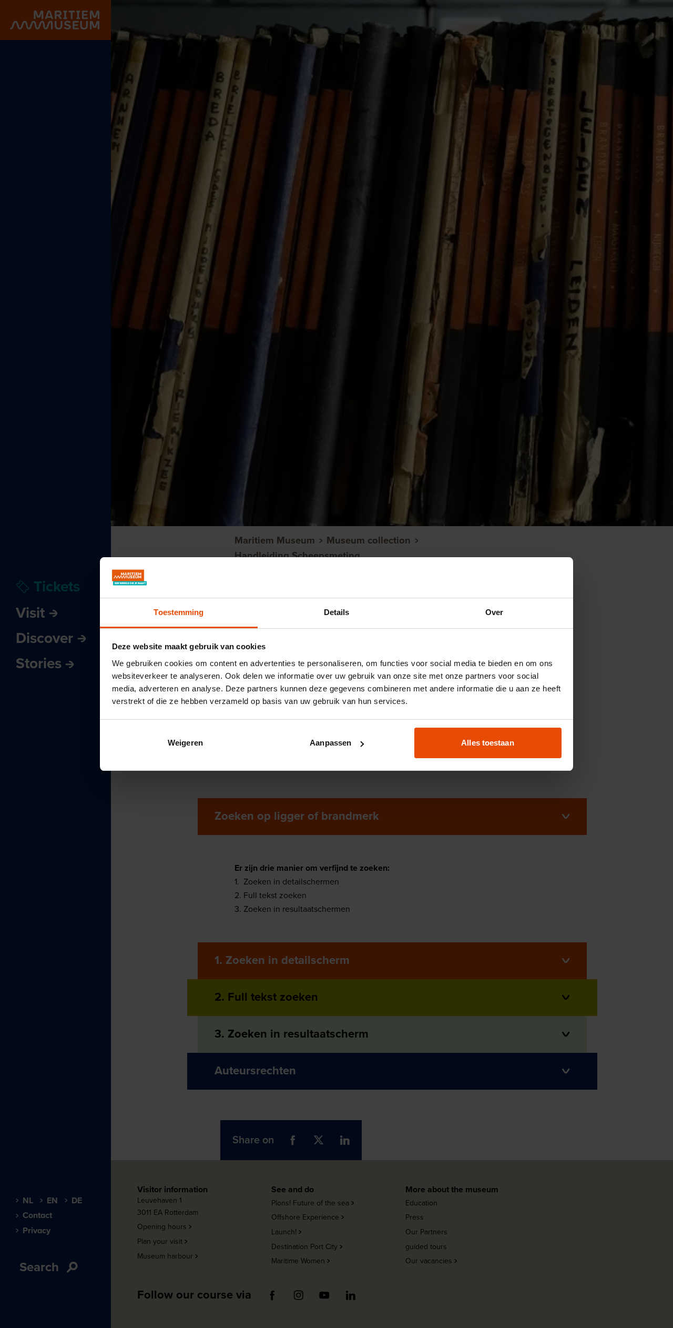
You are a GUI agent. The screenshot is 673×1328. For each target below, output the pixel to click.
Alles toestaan (487, 742)
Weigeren (185, 742)
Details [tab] (337, 612)
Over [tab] (494, 612)
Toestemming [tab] (178, 612)
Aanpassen (330, 742)
